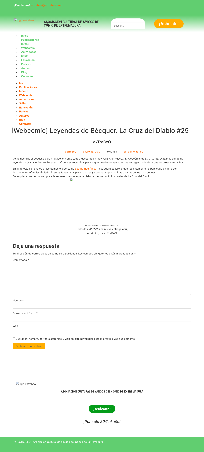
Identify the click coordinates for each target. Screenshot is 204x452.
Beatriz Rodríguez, (86, 168)
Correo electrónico (25, 313)
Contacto (27, 76)
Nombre (19, 300)
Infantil (25, 43)
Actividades (28, 51)
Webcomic (28, 47)
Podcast (26, 64)
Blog (24, 72)
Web (15, 326)
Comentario (21, 260)
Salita (25, 56)
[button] (102, 80)
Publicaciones (30, 39)
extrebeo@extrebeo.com (46, 5)
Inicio (24, 35)
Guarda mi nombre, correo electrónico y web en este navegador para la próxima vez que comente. (75, 338)
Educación (28, 60)
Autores (26, 68)
